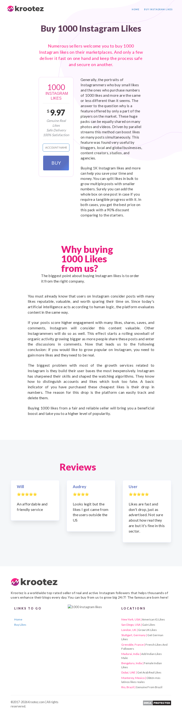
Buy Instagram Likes (158, 9)
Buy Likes (20, 624)
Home (135, 9)
